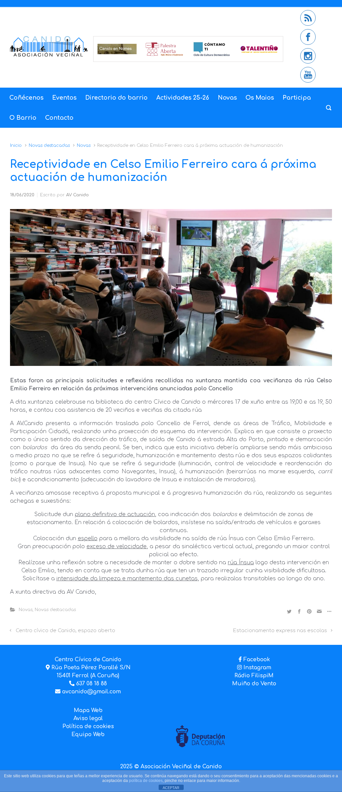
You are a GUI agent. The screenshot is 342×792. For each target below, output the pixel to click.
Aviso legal (88, 718)
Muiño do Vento (254, 684)
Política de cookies (88, 726)
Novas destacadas (49, 145)
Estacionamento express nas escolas (280, 630)
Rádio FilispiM (254, 676)
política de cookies (146, 780)
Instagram (256, 668)
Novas (84, 145)
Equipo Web (88, 734)
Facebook (256, 660)
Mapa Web (88, 710)
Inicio (16, 145)
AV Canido (77, 195)
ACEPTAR (171, 788)
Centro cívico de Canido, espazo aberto (65, 630)
